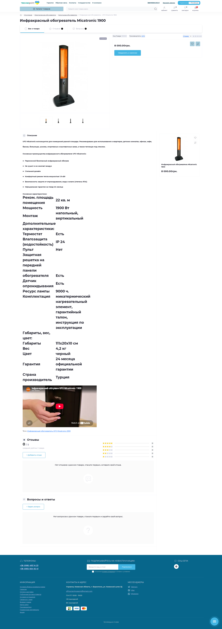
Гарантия (50, 3)
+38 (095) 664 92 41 (29, 569)
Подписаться (127, 567)
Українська (184, 3)
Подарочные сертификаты (29, 610)
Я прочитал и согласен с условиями (112, 571)
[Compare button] (198, 44)
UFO (143, 36)
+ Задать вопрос (33, 507)
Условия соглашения (108, 571)
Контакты (72, 3)
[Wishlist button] (192, 44)
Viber (133, 590)
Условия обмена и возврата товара (32, 587)
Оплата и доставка (26, 592)
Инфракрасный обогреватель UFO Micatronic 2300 (49, 431)
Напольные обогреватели (67, 15)
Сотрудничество (84, 3)
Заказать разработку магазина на (111, 624)
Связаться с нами (26, 599)
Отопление (28, 15)
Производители (25, 607)
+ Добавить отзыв (34, 455)
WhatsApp (134, 594)
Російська (194, 3)
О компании (97, 3)
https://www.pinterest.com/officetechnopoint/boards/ (176, 566)
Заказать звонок (169, 3)
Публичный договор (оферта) (30, 594)
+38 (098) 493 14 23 (29, 565)
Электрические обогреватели (45, 15)
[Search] (155, 9)
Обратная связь (61, 3)
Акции (22, 612)
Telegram (134, 587)
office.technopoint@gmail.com (79, 591)
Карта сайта (24, 605)
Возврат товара (25, 602)
